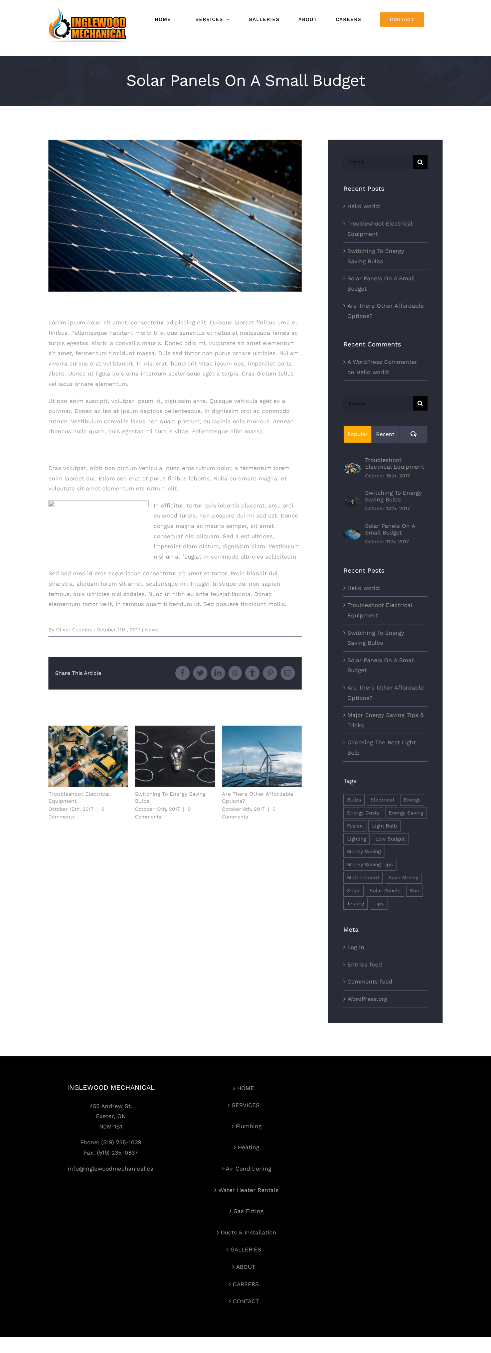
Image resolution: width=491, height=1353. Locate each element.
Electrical (382, 800)
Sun (414, 891)
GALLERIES (245, 1249)
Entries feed (364, 964)
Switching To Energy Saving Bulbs (175, 756)
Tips (378, 904)
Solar (353, 891)
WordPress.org (367, 999)
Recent (385, 434)
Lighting (356, 839)
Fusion (355, 826)
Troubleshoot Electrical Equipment (88, 756)
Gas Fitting (248, 1211)
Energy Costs (363, 813)
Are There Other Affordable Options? (261, 756)
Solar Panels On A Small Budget (390, 529)
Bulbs (354, 800)
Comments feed (369, 981)
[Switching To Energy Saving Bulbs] (352, 501)
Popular (357, 434)
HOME (245, 1088)
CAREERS (246, 1284)
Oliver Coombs (74, 630)
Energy (412, 800)
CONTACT (246, 1301)
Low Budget (390, 839)
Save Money (403, 878)
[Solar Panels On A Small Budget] (352, 534)
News (152, 630)
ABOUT (245, 1266)
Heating (248, 1147)
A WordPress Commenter (382, 361)
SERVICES (246, 1105)
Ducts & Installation (248, 1232)
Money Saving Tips (370, 865)
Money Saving (364, 852)
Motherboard (363, 878)
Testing (355, 904)
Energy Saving (406, 813)
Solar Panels (384, 891)
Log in (355, 947)
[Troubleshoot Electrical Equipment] (352, 468)
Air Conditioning (248, 1168)
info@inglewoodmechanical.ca (111, 1168)
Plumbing (249, 1126)
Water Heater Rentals (248, 1190)
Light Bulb (384, 826)
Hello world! (364, 206)
